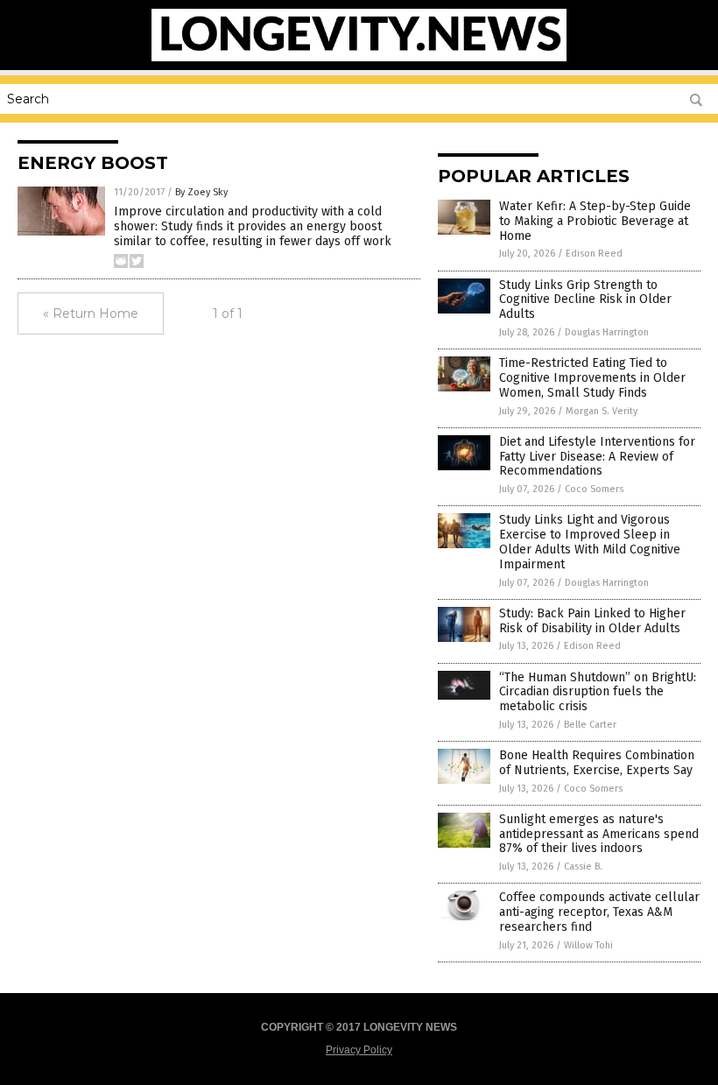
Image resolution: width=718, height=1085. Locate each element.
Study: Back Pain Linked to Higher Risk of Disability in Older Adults (592, 621)
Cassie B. (583, 866)
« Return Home (90, 313)
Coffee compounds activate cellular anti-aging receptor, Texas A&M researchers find (599, 912)
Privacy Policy (359, 1050)
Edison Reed (594, 253)
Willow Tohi (588, 945)
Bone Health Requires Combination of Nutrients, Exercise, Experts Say (596, 763)
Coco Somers (594, 489)
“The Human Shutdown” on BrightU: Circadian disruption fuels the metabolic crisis (597, 692)
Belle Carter (590, 724)
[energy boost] (359, 58)
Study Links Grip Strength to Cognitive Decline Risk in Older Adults (585, 300)
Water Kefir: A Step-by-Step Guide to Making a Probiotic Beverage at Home (595, 221)
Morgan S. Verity (601, 411)
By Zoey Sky (201, 192)
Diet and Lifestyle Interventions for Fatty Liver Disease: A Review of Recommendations (597, 456)
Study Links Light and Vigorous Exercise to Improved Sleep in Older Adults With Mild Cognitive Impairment (589, 541)
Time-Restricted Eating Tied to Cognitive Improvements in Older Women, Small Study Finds (592, 378)
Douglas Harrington (607, 332)
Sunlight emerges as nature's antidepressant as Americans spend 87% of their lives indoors (599, 834)
